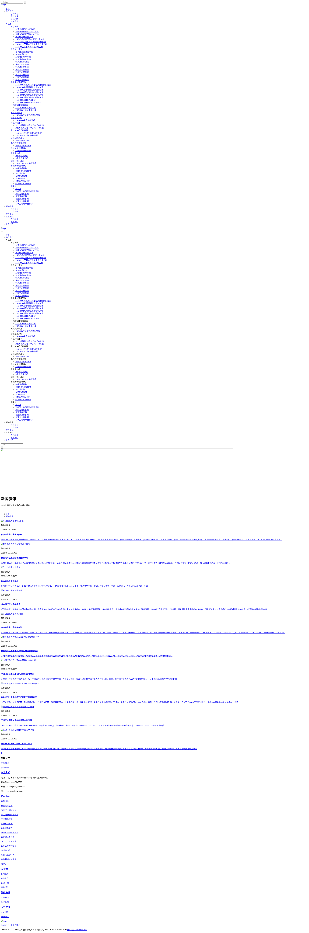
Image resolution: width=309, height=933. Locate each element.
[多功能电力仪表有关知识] (12, 614)
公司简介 (14, 14)
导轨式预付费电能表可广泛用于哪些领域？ (19, 697)
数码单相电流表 (22, 62)
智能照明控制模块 (18, 166)
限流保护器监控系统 (24, 37)
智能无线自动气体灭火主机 (27, 34)
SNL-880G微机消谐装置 (25, 100)
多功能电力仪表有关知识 (11, 627)
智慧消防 (14, 26)
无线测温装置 (16, 113)
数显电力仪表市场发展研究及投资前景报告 (19, 651)
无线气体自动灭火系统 (25, 29)
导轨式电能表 (16, 123)
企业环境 (14, 19)
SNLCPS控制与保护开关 (25, 163)
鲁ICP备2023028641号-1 (77, 930)
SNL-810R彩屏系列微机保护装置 (29, 87)
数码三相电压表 (22, 77)
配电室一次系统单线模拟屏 (27, 191)
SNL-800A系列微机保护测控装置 (29, 92)
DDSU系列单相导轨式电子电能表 (29, 125)
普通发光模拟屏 (22, 199)
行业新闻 (14, 211)
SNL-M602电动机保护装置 (26, 135)
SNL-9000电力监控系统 (25, 120)
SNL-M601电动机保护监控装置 (28, 133)
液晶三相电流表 (22, 75)
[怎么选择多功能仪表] (10, 567)
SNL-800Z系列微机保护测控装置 (29, 95)
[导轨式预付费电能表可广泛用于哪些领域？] (20, 683)
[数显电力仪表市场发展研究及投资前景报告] (20, 637)
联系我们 (10, 224)
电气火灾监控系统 (18, 143)
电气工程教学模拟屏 (24, 204)
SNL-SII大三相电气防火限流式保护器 (31, 44)
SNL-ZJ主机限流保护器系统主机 (29, 47)
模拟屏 (13, 186)
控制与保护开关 (17, 161)
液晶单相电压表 (22, 70)
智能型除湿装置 (17, 138)
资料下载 (10, 214)
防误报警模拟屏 (22, 194)
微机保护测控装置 (18, 82)
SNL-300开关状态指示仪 (25, 110)
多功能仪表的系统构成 (10, 604)
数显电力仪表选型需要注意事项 (14, 558)
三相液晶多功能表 (23, 59)
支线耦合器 (20, 179)
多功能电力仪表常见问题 (11, 534)
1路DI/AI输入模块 (23, 181)
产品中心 (10, 24)
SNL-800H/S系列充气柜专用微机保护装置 (33, 85)
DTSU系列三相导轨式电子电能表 (29, 128)
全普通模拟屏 (21, 196)
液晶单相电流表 (22, 64)
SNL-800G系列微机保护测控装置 (29, 97)
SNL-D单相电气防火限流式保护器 (29, 39)
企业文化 (14, 16)
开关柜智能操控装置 (19, 105)
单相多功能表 (21, 54)
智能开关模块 (21, 168)
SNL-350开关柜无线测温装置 (27, 115)
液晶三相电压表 (22, 80)
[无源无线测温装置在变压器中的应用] (17, 707)
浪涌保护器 (15, 153)
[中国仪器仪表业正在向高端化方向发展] (18, 660)
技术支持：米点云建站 (10, 925)
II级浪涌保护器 (21, 158)
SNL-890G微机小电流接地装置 (28, 102)
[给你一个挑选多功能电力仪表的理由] (17, 730)
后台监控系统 (16, 118)
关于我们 (10, 11)
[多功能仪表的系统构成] (11, 590)
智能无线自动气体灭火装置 (27, 32)
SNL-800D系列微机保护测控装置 (29, 90)
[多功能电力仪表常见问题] (12, 521)
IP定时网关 (20, 173)
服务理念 (14, 21)
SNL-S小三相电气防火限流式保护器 (30, 42)
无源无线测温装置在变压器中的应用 (16, 720)
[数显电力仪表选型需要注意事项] (15, 544)
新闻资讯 (10, 206)
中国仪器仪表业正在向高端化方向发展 (17, 674)
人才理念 (14, 219)
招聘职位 (14, 222)
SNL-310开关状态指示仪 (25, 108)
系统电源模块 (21, 176)
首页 (8, 9)
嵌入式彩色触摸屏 (23, 184)
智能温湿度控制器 (18, 148)
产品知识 (14, 209)
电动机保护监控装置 (19, 130)
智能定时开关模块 (23, 171)
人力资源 (10, 217)
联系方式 (5, 772)
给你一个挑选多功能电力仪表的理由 (16, 744)
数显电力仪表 (16, 49)
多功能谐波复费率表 (24, 52)
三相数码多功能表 (23, 57)
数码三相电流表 (22, 72)
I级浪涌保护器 (21, 156)
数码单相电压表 (22, 67)
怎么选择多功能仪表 (9, 581)
